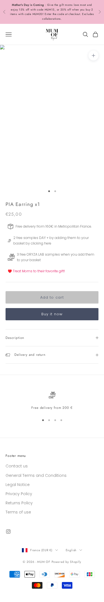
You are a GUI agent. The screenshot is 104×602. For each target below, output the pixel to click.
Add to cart (52, 297)
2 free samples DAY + (31, 237)
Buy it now (51, 314)
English (71, 550)
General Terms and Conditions (36, 475)
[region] (52, 401)
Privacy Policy (19, 494)
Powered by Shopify (66, 562)
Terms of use (18, 512)
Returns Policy (19, 503)
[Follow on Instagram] (8, 531)
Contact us (17, 466)
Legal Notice (18, 484)
